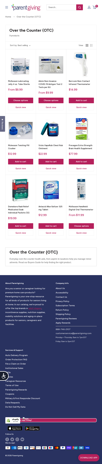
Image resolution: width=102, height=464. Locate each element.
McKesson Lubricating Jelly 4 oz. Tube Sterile (19, 82)
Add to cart (81, 100)
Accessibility (62, 292)
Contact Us (61, 297)
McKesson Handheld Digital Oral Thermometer (81, 208)
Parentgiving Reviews (66, 318)
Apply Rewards (63, 323)
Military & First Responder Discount (22, 398)
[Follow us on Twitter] (12, 439)
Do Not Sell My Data (15, 407)
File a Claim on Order (15, 363)
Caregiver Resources (15, 381)
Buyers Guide (34, 262)
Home (8, 16)
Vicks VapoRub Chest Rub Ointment (51, 147)
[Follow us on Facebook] (7, 439)
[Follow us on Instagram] (17, 439)
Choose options (20, 100)
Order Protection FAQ (16, 359)
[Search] (79, 7)
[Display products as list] (91, 45)
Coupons (9, 394)
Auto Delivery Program (16, 355)
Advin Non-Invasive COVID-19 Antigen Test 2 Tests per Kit (50, 84)
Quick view (20, 107)
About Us (60, 288)
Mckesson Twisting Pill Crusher (18, 147)
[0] (94, 7)
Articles (9, 377)
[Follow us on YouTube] (22, 439)
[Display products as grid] (87, 45)
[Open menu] (6, 7)
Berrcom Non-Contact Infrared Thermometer (79, 82)
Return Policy (62, 310)
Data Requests (12, 402)
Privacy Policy (62, 301)
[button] (94, 7)
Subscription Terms (65, 305)
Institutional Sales (14, 368)
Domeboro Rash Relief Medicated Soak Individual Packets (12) (18, 209)
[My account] (89, 7)
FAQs (8, 372)
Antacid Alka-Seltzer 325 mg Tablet (50, 208)
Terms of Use (11, 385)
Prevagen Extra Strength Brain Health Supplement (80, 147)
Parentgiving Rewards (16, 389)
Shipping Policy (63, 314)
